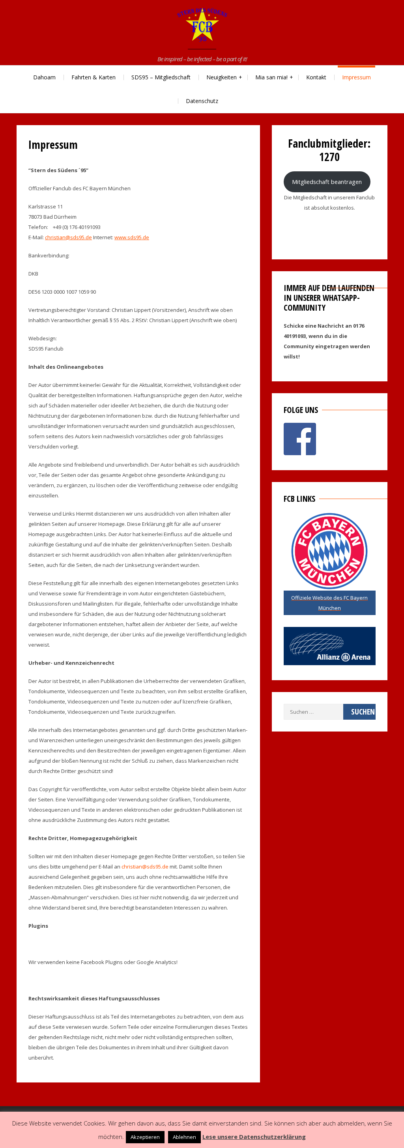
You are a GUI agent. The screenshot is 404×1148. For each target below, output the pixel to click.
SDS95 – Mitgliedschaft (161, 77)
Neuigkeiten (221, 77)
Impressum (356, 77)
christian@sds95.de (68, 237)
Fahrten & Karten (93, 77)
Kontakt (316, 77)
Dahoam (44, 77)
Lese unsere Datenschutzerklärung (254, 1136)
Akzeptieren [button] (145, 1136)
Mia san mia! (271, 77)
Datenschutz (202, 101)
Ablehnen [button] (184, 1136)
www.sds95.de (131, 237)
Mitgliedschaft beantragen (327, 182)
